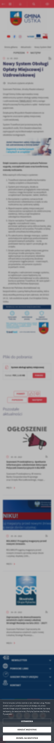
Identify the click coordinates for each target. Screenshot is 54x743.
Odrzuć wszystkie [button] (27, 729)
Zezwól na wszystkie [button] (27, 738)
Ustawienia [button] (27, 721)
